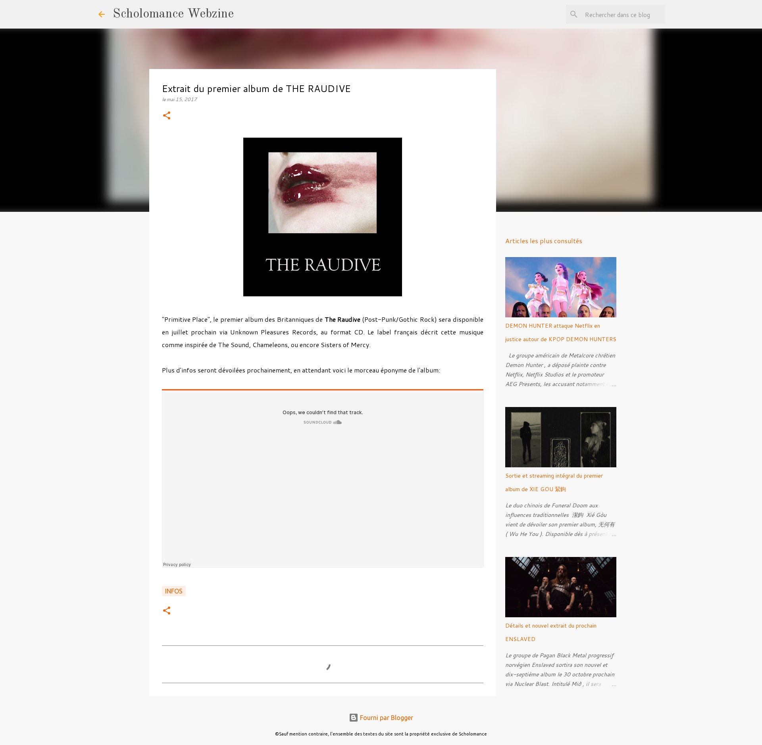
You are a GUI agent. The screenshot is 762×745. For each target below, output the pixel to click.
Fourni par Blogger (385, 717)
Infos (174, 591)
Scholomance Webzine (173, 14)
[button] (166, 116)
